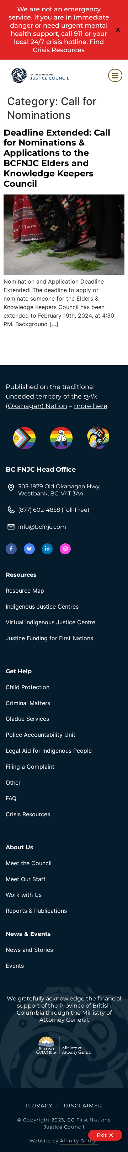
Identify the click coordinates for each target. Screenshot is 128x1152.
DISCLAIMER (83, 1105)
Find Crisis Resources (68, 46)
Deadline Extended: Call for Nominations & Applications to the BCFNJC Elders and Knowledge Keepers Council (57, 158)
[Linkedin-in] (47, 548)
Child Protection (27, 687)
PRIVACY (39, 1105)
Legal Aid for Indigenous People (49, 750)
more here (90, 406)
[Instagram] (65, 548)
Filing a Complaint (30, 766)
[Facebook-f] (11, 548)
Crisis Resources (28, 814)
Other (13, 782)
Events (15, 965)
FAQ (11, 798)
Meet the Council (29, 863)
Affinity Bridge (79, 1140)
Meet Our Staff (26, 879)
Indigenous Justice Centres (42, 606)
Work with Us (24, 894)
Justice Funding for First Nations (49, 638)
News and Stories (29, 949)
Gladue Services (27, 718)
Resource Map (25, 590)
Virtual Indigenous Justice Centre (50, 622)
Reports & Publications (36, 910)
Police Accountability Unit (40, 734)
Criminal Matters (28, 703)
